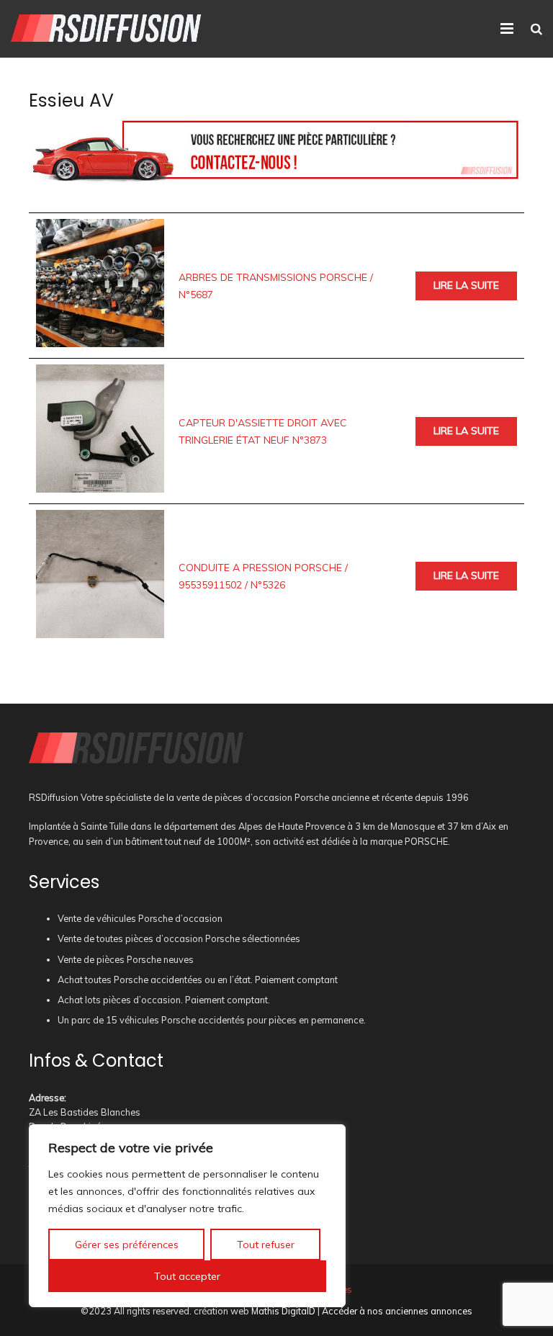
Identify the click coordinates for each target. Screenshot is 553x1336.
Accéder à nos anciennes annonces (397, 1311)
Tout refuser (266, 1244)
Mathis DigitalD (283, 1311)
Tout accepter (187, 1276)
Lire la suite (466, 285)
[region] (187, 1215)
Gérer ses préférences (127, 1244)
